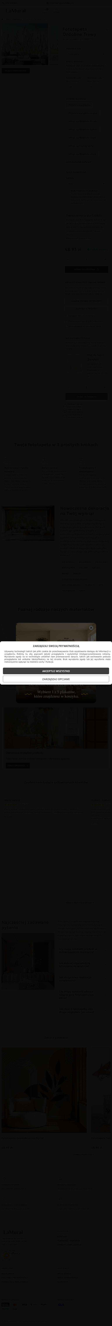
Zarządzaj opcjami (56, 679)
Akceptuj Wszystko (56, 671)
